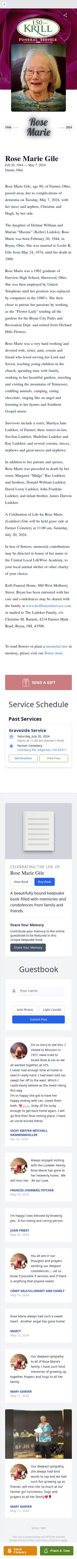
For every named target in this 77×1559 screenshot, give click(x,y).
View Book (21, 882)
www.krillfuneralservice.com (48, 605)
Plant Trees (54, 758)
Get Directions (23, 758)
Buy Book (44, 882)
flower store (53, 652)
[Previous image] (9, 1434)
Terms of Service (50, 1540)
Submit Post (38, 1019)
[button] (38, 1434)
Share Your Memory (28, 947)
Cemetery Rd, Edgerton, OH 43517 (41, 750)
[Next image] (67, 1434)
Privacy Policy (26, 1540)
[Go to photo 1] (37, 1456)
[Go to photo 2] (40, 1456)
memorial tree (57, 646)
